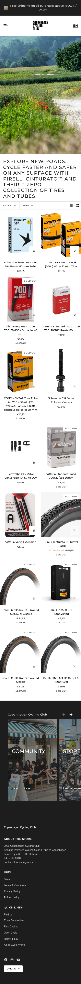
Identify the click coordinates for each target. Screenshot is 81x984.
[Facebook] (5, 959)
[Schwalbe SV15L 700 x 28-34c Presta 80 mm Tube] (20, 235)
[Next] (71, 714)
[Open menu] (9, 26)
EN (75, 25)
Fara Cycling (11, 926)
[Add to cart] (34, 251)
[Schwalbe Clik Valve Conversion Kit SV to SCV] (20, 446)
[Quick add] (74, 530)
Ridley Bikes (11, 938)
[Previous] (64, 714)
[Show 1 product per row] (71, 206)
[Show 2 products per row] (78, 206)
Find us (8, 914)
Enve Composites (14, 920)
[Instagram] (12, 959)
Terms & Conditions (15, 885)
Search (8, 879)
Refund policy (11, 897)
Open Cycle (10, 932)
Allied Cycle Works (15, 944)
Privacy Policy (12, 891)
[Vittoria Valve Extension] (20, 514)
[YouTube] (18, 959)
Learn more (21, 788)
